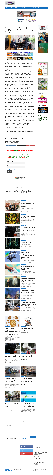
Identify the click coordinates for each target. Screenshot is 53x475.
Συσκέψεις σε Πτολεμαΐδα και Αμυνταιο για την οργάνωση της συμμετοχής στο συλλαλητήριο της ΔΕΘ (12, 381)
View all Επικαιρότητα (20, 414)
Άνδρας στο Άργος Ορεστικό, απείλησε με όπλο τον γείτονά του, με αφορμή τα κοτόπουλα (12, 356)
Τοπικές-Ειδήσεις (35, 7)
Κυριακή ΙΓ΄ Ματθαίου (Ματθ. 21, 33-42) (28, 217)
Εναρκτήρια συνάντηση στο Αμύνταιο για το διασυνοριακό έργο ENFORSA (28, 304)
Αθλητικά (16, 7)
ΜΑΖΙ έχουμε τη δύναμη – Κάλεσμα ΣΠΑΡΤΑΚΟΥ (27, 329)
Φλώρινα (23, 7)
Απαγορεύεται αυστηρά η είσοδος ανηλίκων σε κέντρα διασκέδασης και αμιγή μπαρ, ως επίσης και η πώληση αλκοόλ (28, 381)
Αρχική (1, 473)
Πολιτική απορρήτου (35, 470)
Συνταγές (12, 7)
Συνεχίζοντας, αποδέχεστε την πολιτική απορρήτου (16, 169)
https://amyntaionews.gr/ (9, 470)
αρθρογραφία (8, 7)
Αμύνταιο (19, 7)
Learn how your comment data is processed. (23, 438)
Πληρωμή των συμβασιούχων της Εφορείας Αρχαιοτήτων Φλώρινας (40, 449)
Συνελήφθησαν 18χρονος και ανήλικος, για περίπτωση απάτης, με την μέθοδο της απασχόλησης (28, 230)
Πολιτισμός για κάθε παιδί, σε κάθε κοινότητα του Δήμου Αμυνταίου (12, 405)
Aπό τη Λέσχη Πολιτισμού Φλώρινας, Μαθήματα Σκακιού (39, 463)
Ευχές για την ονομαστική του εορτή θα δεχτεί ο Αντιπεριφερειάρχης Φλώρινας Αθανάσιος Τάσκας (12, 190)
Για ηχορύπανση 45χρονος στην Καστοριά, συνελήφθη (40, 446)
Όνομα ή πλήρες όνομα (10, 161)
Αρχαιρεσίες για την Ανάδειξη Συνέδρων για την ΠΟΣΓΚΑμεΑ (28, 268)
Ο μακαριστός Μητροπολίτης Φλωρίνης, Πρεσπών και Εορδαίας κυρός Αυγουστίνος (28, 280)
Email (8, 165)
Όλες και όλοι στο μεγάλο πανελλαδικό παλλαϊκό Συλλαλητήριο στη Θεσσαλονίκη (27, 357)
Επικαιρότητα (23, 200)
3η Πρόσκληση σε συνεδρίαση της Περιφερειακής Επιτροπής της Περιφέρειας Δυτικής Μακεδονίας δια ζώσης (27, 190)
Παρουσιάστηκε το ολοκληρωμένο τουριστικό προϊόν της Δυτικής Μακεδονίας (27, 204)
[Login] (45, 8)
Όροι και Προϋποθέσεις (43, 470)
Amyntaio (20, 48)
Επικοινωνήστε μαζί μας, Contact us (41, 469)
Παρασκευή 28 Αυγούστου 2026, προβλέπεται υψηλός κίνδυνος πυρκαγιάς (27, 292)
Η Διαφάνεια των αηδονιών (28, 242)
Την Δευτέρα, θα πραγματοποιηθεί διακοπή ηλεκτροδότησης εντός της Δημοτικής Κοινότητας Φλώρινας (27, 255)
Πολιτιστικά (40, 7)
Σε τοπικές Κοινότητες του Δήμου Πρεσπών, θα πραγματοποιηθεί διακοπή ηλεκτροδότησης (27, 405)
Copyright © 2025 (7, 469)
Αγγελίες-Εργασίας (28, 7)
